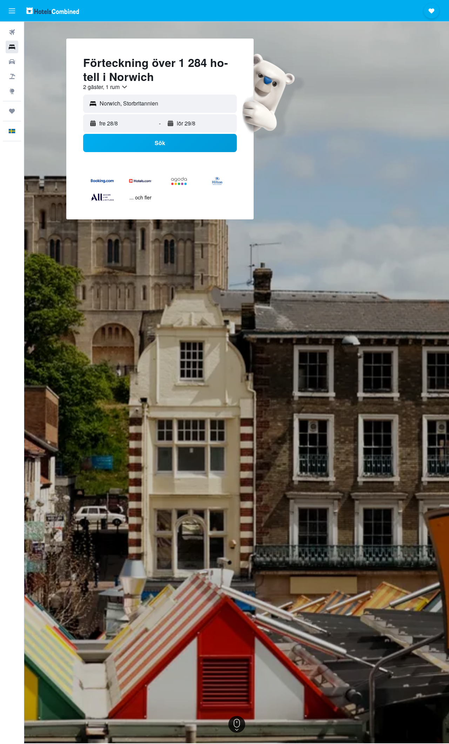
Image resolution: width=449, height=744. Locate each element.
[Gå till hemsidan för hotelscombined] (52, 10)
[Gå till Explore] (12, 91)
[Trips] (12, 111)
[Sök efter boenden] (12, 47)
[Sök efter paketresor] (12, 76)
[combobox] (105, 86)
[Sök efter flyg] (12, 32)
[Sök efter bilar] (12, 62)
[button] (12, 11)
